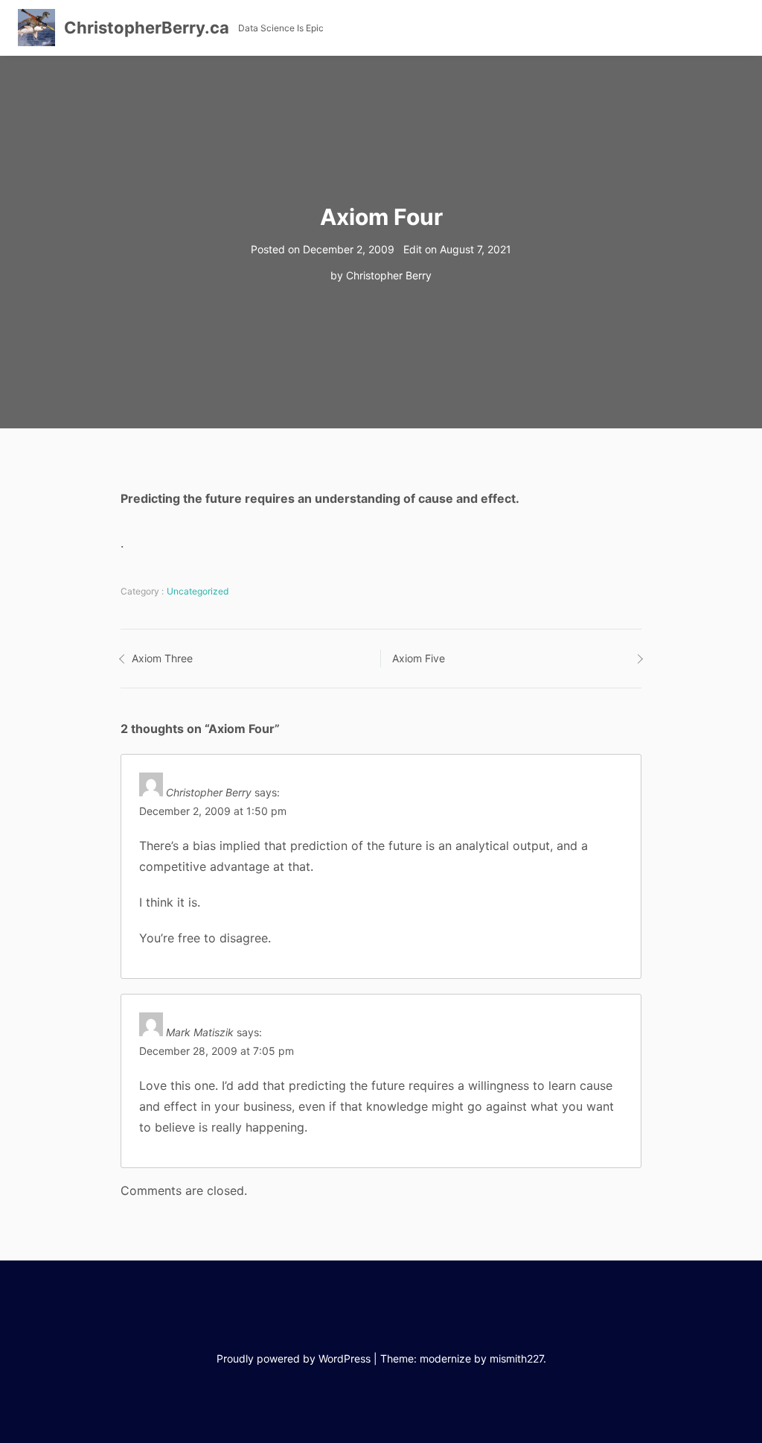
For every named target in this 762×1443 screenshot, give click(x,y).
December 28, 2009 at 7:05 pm (216, 1050)
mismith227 (516, 1358)
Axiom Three (162, 658)
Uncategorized (197, 591)
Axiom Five (418, 658)
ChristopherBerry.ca (146, 27)
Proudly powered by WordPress (294, 1358)
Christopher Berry (389, 275)
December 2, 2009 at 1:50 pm (212, 811)
